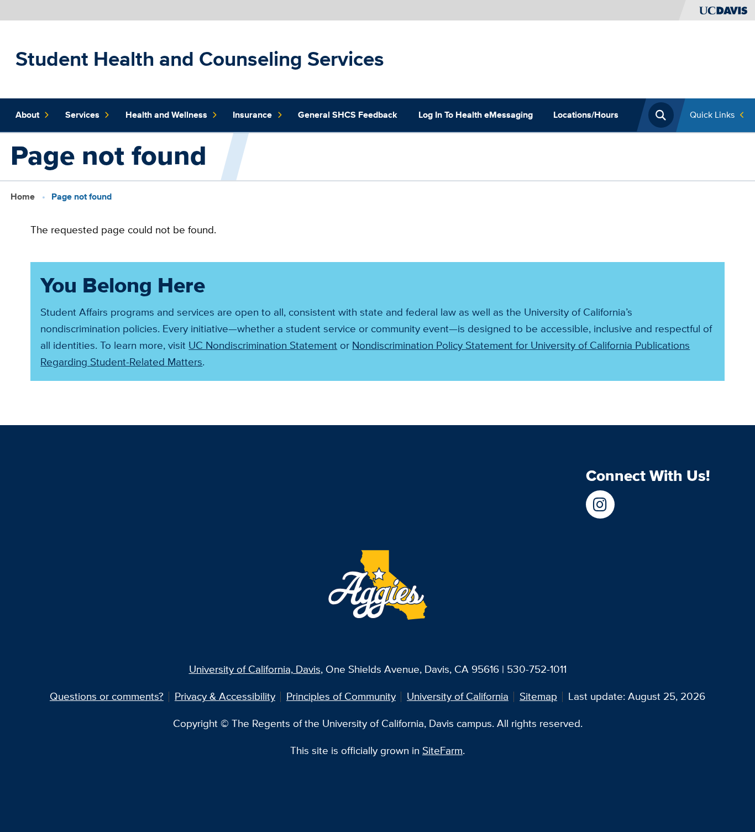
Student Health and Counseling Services (199, 59)
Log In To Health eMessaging (475, 114)
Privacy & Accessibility (225, 696)
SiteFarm (442, 750)
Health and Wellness (166, 114)
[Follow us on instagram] (600, 504)
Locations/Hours (585, 114)
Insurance (252, 114)
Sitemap (538, 696)
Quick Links (712, 114)
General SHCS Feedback (347, 114)
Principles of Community (341, 696)
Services (82, 114)
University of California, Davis (255, 669)
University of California (457, 696)
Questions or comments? (107, 696)
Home (23, 196)
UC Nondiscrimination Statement (262, 345)
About (27, 114)
